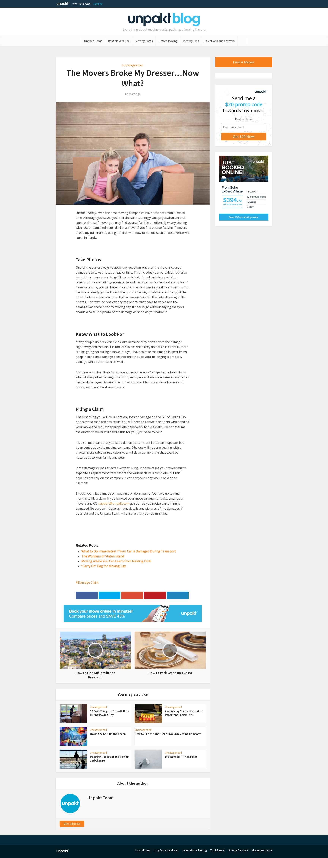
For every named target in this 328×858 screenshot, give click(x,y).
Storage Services (238, 850)
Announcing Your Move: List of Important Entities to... (184, 713)
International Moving (195, 850)
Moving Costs (144, 41)
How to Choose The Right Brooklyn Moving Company (168, 734)
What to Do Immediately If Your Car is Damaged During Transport (128, 551)
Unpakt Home (93, 41)
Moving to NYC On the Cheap (108, 734)
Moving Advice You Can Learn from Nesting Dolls (116, 561)
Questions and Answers (220, 41)
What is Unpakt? (81, 4)
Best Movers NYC (119, 41)
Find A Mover (243, 62)
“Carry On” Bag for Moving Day (103, 566)
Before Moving (167, 41)
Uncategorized (132, 65)
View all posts (72, 824)
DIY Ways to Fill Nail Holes (181, 756)
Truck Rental (217, 850)
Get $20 (97, 4)
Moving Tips (191, 41)
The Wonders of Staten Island (102, 556)
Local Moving (142, 850)
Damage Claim (88, 582)
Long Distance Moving (166, 850)
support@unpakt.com (113, 503)
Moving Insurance (262, 850)
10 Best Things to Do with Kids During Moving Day (109, 713)
